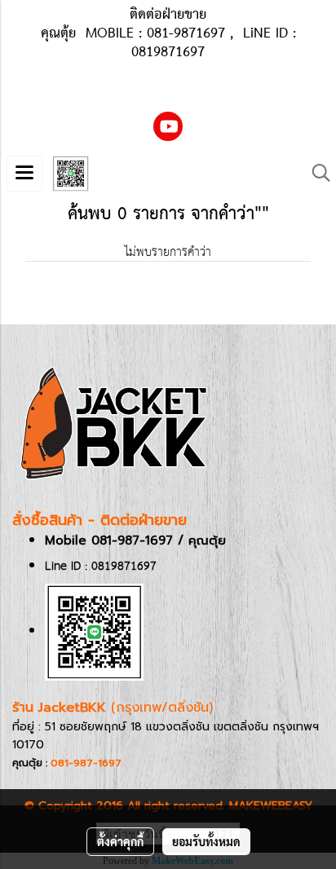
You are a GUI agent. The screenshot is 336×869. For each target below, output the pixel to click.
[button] (315, 173)
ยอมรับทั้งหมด (206, 841)
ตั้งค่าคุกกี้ (120, 841)
